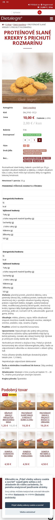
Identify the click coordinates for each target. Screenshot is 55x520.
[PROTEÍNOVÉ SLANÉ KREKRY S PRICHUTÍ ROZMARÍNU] (27, 78)
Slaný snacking (19, 24)
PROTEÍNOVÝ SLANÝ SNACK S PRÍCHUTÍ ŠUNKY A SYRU (27, 416)
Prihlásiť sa (35, 4)
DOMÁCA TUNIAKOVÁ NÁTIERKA (8, 453)
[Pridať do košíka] (39, 140)
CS (4, 2)
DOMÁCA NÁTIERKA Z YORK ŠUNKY (45, 453)
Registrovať (47, 4)
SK (7, 2)
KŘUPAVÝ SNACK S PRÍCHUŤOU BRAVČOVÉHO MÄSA (8, 417)
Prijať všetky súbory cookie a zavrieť (28, 505)
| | (46, 7)
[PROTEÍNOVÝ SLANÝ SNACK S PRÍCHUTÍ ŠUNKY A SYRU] (26, 401)
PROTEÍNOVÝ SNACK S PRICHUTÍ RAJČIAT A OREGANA (45, 417)
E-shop (8, 24)
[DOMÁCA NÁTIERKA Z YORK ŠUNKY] (45, 440)
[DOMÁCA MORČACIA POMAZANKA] (26, 440)
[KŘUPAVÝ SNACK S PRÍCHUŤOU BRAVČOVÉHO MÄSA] (8, 401)
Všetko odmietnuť (27, 512)
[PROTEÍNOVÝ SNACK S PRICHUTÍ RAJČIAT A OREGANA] (45, 401)
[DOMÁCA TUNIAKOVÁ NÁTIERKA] (8, 440)
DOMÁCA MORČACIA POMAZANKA (26, 453)
